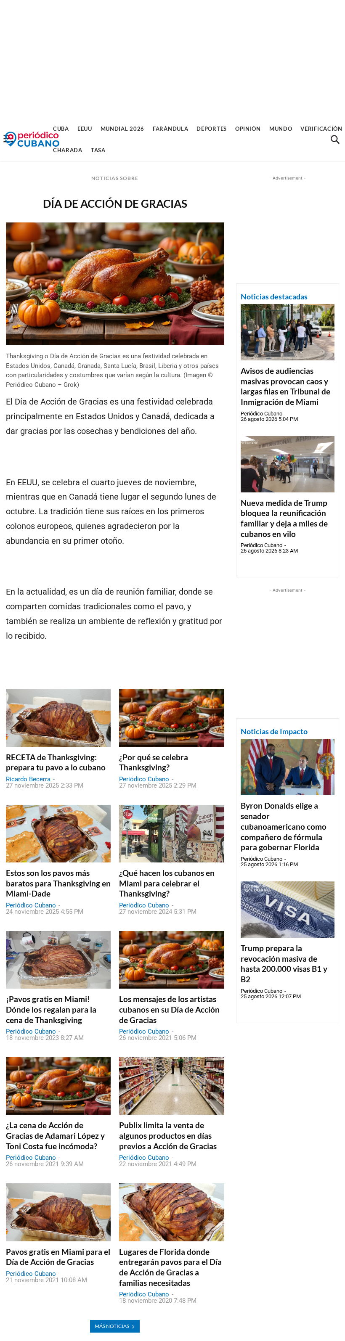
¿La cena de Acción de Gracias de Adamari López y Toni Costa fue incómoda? (55, 1135)
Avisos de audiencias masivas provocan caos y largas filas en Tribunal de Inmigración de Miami (285, 386)
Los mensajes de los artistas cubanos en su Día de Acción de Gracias (169, 1009)
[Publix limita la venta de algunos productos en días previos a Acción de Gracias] (171, 1086)
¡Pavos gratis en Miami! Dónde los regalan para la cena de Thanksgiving (51, 1009)
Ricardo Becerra (28, 779)
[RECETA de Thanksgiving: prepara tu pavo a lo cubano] (58, 717)
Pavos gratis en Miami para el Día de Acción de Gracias (58, 1257)
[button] (335, 139)
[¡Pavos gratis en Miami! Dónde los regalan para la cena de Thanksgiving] (58, 960)
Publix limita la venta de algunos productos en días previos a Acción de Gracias (168, 1135)
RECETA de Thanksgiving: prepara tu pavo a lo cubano (56, 762)
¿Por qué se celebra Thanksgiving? (153, 762)
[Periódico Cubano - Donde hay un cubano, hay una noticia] (32, 139)
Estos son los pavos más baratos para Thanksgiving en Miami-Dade (58, 883)
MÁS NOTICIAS (112, 1326)
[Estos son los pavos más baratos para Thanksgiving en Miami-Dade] (58, 833)
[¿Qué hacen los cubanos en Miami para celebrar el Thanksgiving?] (171, 833)
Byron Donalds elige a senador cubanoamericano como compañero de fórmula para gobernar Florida (283, 826)
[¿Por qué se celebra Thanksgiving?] (171, 717)
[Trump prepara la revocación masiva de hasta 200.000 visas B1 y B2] (287, 909)
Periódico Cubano (144, 779)
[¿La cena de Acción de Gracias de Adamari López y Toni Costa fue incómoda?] (58, 1086)
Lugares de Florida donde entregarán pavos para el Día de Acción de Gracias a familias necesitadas (170, 1267)
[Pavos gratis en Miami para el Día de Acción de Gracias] (58, 1212)
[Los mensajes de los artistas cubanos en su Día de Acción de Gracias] (171, 960)
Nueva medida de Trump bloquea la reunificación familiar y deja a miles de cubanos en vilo (284, 518)
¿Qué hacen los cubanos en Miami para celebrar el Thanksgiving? (167, 883)
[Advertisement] (172, 59)
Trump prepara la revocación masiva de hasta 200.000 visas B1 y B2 (284, 963)
